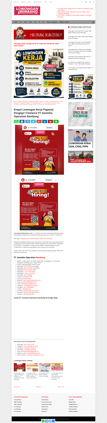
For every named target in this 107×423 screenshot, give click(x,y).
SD (20, 22)
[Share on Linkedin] (44, 121)
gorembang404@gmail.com (29, 282)
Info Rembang (45, 399)
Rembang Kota (37, 103)
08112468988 (28, 275)
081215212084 (28, 268)
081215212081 (27, 270)
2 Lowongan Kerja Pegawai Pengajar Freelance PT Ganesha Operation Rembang (19, 376)
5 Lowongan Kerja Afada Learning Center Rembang (44, 374)
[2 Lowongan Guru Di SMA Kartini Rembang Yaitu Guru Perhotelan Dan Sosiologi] (57, 367)
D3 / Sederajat (17, 406)
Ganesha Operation (54, 101)
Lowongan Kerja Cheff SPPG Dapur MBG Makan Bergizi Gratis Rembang (79, 31)
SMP (25, 22)
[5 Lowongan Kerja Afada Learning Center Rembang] (45, 367)
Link (51, 2)
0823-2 (27, 273)
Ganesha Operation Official (31, 292)
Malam (28, 103)
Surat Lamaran (52, 22)
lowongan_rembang (29, 348)
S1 (39, 22)
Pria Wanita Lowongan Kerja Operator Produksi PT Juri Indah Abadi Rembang (79, 63)
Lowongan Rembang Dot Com (35, 355)
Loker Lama (61, 386)
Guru (62, 101)
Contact (23, 2)
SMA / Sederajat (18, 404)
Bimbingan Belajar (34, 101)
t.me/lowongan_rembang (31, 346)
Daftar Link (44, 411)
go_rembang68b (29, 287)
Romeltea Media (16, 422)
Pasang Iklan (45, 409)
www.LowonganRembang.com (31, 353)
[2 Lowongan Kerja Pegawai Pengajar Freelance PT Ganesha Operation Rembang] (19, 367)
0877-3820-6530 (30, 271)
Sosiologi (52, 103)
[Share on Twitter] (33, 121)
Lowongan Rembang (30, 349)
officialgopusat (26, 289)
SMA (30, 22)
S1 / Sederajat (17, 409)
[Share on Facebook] (21, 121)
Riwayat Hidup (64, 22)
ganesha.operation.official (31, 290)
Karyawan (16, 103)
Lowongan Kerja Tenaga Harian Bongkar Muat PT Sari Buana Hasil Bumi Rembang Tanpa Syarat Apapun (80, 50)
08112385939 (28, 266)
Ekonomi (42, 101)
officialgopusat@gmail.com (28, 283)
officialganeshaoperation (31, 285)
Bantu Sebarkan (73, 409)
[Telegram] (27, 121)
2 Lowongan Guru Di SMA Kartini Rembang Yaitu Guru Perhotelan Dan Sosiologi (57, 376)
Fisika (46, 101)
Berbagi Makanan (73, 404)
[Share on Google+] (39, 121)
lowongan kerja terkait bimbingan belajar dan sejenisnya (36, 238)
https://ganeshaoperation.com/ (32, 280)
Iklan (29, 2)
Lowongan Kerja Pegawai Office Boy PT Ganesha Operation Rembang (79, 57)
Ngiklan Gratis (72, 402)
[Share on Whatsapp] (16, 121)
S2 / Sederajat (17, 411)
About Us (15, 2)
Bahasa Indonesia (23, 101)
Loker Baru (17, 386)
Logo (45, 2)
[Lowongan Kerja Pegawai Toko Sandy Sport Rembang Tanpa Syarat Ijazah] (32, 367)
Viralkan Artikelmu (73, 406)
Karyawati (22, 103)
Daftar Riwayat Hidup (47, 404)
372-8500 (32, 273)
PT (31, 103)
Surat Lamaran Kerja (46, 402)
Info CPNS (71, 399)
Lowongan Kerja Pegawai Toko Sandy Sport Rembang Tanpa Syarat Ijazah (32, 375)
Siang (47, 103)
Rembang (40, 257)
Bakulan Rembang (73, 411)
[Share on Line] (56, 121)
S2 (43, 22)
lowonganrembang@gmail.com (30, 351)
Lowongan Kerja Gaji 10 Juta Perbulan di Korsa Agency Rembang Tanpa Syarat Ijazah (79, 43)
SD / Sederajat (17, 399)
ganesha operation (25, 278)
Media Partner (37, 2)
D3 (35, 22)
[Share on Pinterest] (50, 121)
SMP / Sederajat (18, 402)
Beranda (38, 386)
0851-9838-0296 (29, 344)
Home (15, 22)
